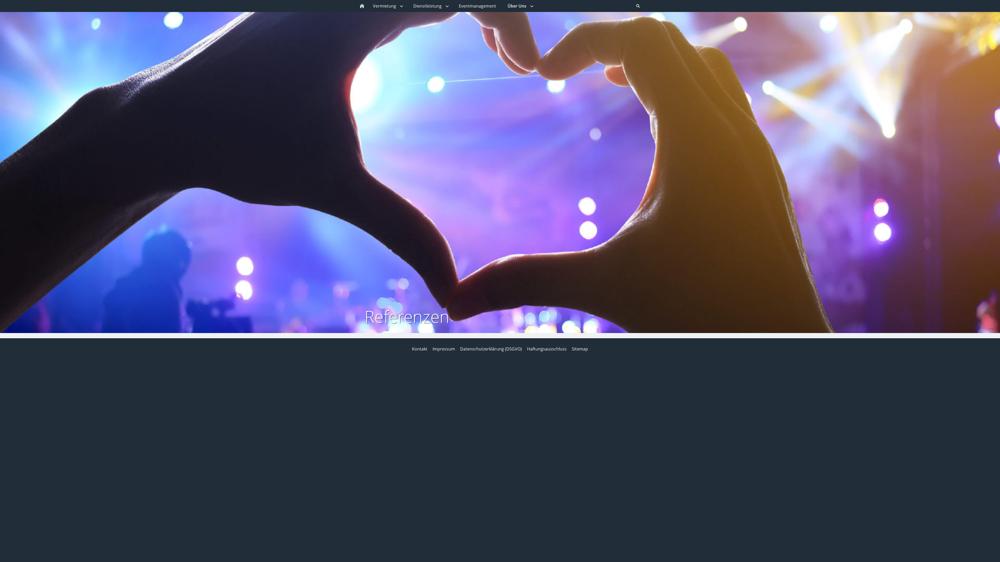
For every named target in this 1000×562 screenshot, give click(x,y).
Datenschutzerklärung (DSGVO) (491, 349)
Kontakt (419, 349)
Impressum (444, 349)
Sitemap (580, 349)
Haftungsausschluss (547, 349)
